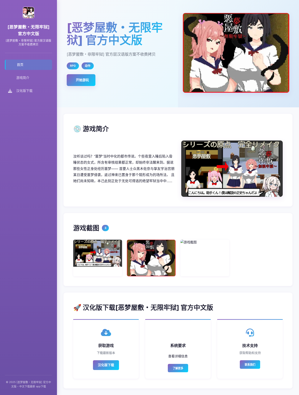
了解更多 (178, 368)
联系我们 (250, 364)
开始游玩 (82, 80)
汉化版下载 (106, 365)
